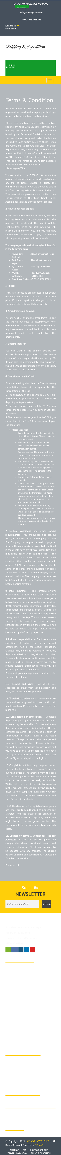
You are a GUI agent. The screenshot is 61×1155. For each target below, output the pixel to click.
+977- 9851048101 (31, 19)
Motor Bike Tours (17, 1063)
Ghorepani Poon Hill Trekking (23, 1011)
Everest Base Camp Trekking (22, 990)
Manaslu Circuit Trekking (20, 1034)
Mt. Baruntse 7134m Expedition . (24, 978)
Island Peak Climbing (19, 1007)
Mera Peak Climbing (18, 1022)
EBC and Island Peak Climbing (23, 1026)
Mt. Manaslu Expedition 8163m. (23, 986)
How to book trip (39, 1150)
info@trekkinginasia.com (31, 12)
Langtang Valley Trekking (21, 1030)
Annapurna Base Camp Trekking (24, 966)
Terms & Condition (41, 1153)
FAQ (24, 1150)
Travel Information (17, 1153)
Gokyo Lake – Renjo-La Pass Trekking (26, 1038)
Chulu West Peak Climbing (21, 1018)
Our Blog (14, 1150)
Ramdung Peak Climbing (20, 974)
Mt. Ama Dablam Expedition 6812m (25, 982)
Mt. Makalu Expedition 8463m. (23, 970)
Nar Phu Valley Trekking (20, 1042)
